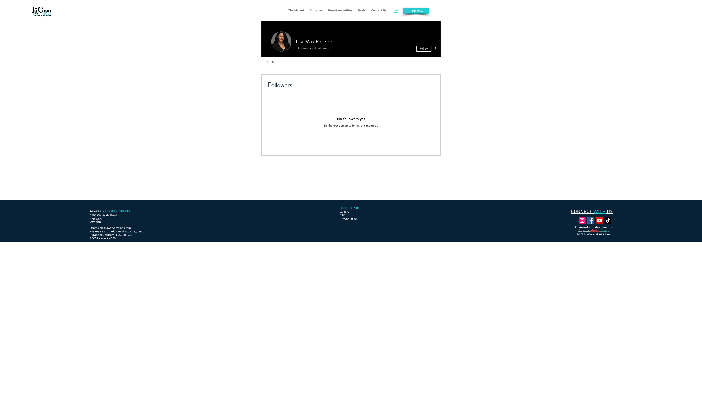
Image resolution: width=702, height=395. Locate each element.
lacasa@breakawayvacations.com (110, 227)
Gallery (344, 211)
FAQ (342, 215)
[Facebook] (590, 220)
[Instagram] (582, 220)
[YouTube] (599, 220)
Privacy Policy (348, 218)
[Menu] (396, 10)
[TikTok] (608, 220)
